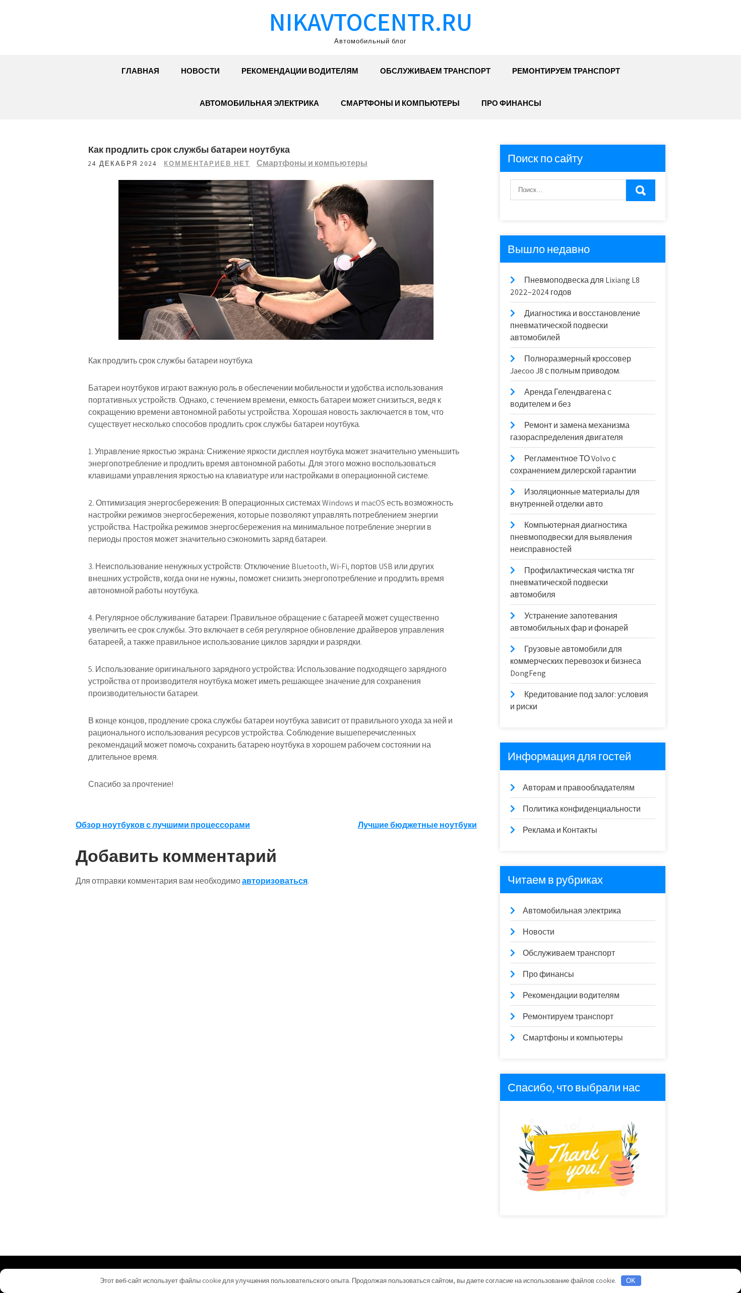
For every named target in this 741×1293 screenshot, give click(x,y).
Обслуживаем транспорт (435, 71)
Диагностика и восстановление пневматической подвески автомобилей (575, 325)
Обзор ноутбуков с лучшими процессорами (163, 825)
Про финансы (511, 103)
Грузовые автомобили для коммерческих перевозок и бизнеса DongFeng (575, 661)
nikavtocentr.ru (370, 21)
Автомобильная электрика (259, 103)
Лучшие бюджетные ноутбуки (417, 825)
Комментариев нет (207, 163)
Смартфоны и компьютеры (400, 103)
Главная (140, 71)
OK (631, 1280)
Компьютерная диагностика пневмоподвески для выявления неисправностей (571, 537)
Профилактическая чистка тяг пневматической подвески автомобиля (572, 582)
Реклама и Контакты (560, 830)
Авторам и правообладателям (579, 787)
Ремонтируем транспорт (566, 71)
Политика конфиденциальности (582, 809)
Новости (200, 71)
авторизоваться (274, 881)
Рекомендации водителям (299, 71)
